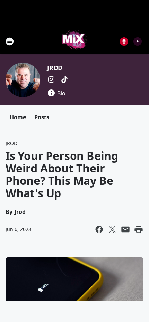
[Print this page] (138, 229)
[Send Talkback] (124, 41)
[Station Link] (75, 41)
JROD (54, 68)
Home (18, 117)
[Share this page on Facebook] (99, 229)
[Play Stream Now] (137, 41)
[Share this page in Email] (125, 229)
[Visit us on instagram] (51, 79)
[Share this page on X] (112, 229)
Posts (41, 117)
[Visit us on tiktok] (64, 79)
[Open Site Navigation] (10, 41)
